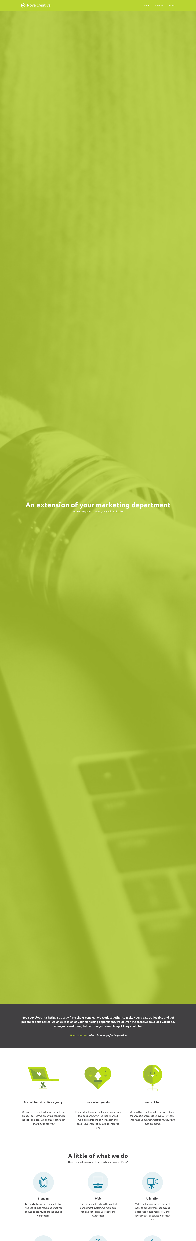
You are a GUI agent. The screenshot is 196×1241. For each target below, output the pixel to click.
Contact (171, 5)
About (147, 5)
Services (159, 5)
